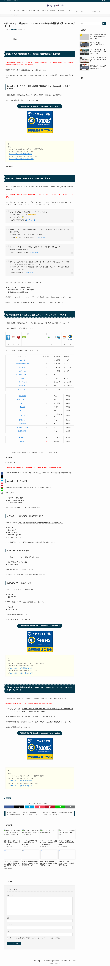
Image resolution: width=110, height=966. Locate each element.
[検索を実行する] (104, 23)
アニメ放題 (22, 396)
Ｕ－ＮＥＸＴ (22, 389)
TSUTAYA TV (22, 437)
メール (9, 924)
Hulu (22, 378)
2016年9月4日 (30, 220)
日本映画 (13, 29)
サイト (8, 931)
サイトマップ (72, 960)
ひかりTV (22, 385)
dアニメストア (22, 360)
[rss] (102, 1)
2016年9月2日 (33, 252)
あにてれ (22, 410)
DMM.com (22, 420)
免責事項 (36, 960)
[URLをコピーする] (70, 807)
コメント (10, 895)
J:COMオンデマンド (22, 374)
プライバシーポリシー (46, 960)
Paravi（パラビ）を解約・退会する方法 (21, 159)
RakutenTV (22, 423)
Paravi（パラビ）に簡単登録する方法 (20, 154)
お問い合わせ (64, 960)
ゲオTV (22, 407)
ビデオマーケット (22, 415)
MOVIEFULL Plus (22, 427)
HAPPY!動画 (22, 431)
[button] (9, 807)
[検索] (105, 1)
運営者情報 (56, 960)
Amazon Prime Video (22, 363)
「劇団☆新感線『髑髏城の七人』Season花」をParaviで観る (39, 106)
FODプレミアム (22, 399)
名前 (9, 918)
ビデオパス (22, 371)
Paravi (22, 441)
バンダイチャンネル (22, 382)
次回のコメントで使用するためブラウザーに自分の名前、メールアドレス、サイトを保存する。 (34, 938)
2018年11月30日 (40, 237)
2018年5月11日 (28, 272)
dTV (22, 403)
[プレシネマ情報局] (55, 5)
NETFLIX (22, 367)
